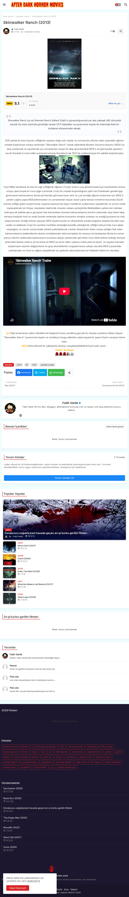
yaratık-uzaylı (22, 16)
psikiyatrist (46, 762)
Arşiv (66, 889)
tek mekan (96, 762)
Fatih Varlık (70, 403)
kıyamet (35, 757)
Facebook (26, 372)
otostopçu (71, 757)
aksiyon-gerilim (76, 746)
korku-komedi (20, 757)
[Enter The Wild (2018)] (9, 572)
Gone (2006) (10, 847)
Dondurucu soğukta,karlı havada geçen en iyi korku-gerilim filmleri (37, 808)
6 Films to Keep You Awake (15, 746)
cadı (43, 752)
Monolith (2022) (11, 827)
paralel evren (86, 757)
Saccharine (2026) (13, 788)
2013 (19, 364)
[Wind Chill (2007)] (9, 546)
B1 (27, 364)
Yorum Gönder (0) (64, 477)
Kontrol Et (32, 881)
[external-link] (20, 415)
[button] (118, 4)
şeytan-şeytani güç (67, 767)
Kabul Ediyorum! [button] (17, 888)
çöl (52, 767)
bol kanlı (24, 752)
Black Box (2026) (12, 798)
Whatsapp (58, 372)
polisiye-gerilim (10, 762)
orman (59, 757)
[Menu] (4, 4)
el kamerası (77, 752)
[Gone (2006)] (9, 559)
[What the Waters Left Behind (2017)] (9, 585)
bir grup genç (9, 752)
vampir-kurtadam (113, 762)
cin (50, 752)
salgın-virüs (81, 762)
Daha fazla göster (115, 426)
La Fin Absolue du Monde (44, 746)
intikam (6, 757)
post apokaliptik (29, 762)
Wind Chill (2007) (12, 837)
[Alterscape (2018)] (9, 598)
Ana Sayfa (8, 16)
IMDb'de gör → (116, 103)
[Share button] (69, 372)
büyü (34, 752)
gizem (118, 752)
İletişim (73, 889)
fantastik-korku (94, 752)
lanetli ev (47, 757)
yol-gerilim (25, 767)
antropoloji (92, 746)
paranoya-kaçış (103, 757)
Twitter (42, 372)
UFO (62, 746)
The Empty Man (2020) (15, 817)
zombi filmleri (40, 767)
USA (34, 364)
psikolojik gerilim (63, 762)
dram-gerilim (62, 752)
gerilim (108, 752)
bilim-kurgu (106, 746)
